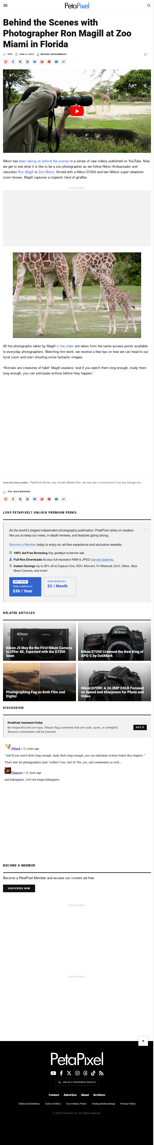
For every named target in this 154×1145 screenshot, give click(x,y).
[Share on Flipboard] (42, 62)
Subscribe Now (19, 888)
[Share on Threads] (27, 62)
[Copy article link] (63, 62)
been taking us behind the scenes (44, 160)
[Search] (148, 5)
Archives (99, 1095)
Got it (140, 727)
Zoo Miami (46, 171)
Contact (54, 1095)
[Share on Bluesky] (34, 62)
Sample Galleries (102, 559)
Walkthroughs (22, 492)
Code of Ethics (53, 1103)
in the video (65, 345)
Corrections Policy (76, 1103)
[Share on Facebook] (13, 62)
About (85, 1095)
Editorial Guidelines (29, 1103)
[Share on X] (20, 62)
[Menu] (5, 5)
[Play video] (77, 111)
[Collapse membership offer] (145, 529)
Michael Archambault (54, 54)
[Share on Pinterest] (49, 62)
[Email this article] (56, 62)
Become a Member (22, 544)
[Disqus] (77, 792)
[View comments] (147, 54)
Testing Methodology (103, 1103)
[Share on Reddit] (6, 62)
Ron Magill (26, 171)
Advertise (70, 1095)
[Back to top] (143, 1041)
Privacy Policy (128, 1103)
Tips (9, 54)
